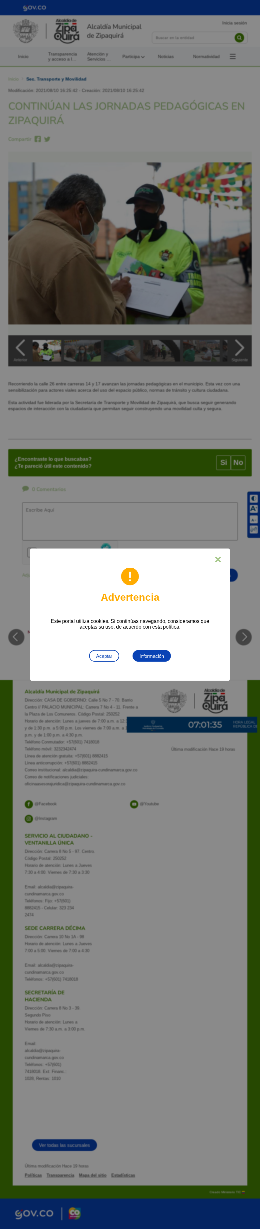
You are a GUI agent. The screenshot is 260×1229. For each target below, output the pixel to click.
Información (152, 655)
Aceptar (104, 655)
